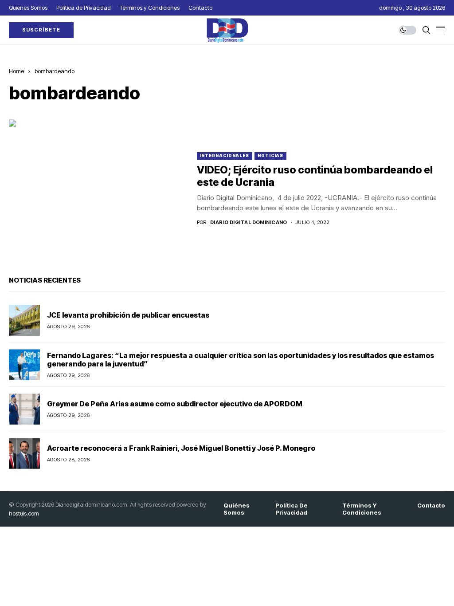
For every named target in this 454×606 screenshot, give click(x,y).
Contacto (431, 505)
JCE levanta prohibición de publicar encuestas (128, 315)
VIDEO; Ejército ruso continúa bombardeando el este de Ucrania (315, 176)
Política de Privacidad (291, 509)
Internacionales (225, 155)
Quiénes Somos (236, 509)
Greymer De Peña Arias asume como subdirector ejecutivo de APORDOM (174, 403)
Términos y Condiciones (361, 509)
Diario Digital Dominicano (248, 222)
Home (16, 71)
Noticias (270, 155)
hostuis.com (24, 513)
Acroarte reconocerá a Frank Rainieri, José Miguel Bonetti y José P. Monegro (181, 448)
